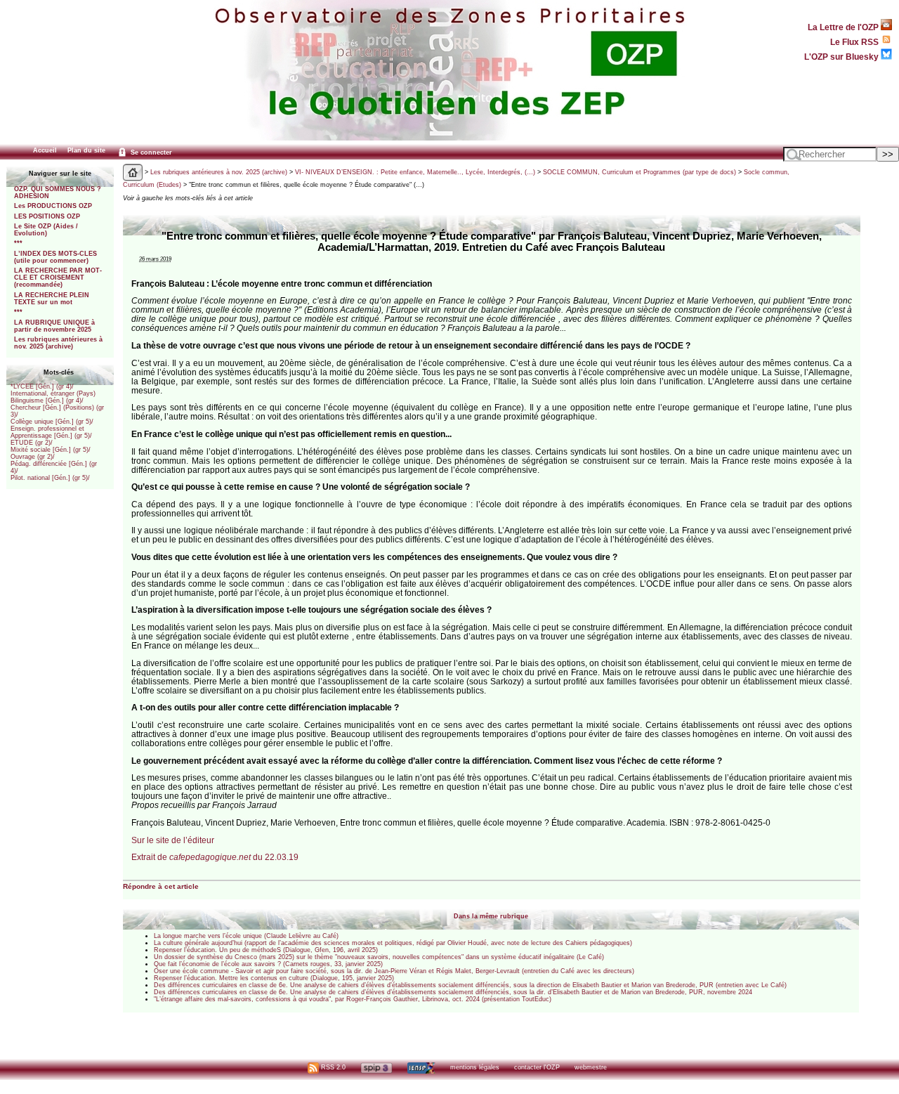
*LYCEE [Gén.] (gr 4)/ (42, 386)
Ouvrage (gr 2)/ (33, 456)
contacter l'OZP (537, 1067)
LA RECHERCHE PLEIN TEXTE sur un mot (51, 299)
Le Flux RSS (855, 41)
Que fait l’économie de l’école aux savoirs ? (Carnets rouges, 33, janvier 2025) (268, 964)
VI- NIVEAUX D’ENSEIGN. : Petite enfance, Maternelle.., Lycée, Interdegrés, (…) (415, 172)
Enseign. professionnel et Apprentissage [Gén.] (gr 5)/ (51, 432)
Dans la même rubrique (491, 916)
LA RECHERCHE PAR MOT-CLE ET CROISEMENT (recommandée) (58, 277)
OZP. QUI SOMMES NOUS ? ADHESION (57, 192)
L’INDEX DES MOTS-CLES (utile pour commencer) (55, 257)
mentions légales (474, 1067)
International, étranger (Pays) (53, 393)
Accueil (45, 150)
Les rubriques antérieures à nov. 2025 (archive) (58, 343)
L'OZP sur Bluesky (842, 56)
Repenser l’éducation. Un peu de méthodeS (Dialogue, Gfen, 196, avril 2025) (266, 949)
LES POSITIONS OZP (47, 216)
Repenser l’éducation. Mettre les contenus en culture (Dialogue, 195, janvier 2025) (274, 978)
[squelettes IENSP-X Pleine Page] (421, 1067)
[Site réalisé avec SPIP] (376, 1067)
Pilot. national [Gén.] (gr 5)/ (50, 477)
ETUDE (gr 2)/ (32, 442)
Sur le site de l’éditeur (172, 840)
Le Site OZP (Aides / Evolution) (46, 230)
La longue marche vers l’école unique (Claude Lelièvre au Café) (246, 935)
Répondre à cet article (161, 886)
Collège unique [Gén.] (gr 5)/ (52, 421)
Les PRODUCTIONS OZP (53, 205)
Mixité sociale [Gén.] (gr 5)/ (51, 449)
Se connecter (150, 152)
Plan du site (86, 150)
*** (18, 243)
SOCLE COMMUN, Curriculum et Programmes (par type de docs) (639, 172)
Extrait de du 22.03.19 (214, 856)
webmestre (591, 1067)
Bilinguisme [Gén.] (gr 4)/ (47, 400)
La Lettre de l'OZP (844, 27)
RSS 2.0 (332, 1067)
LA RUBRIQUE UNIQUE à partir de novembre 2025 (54, 326)
